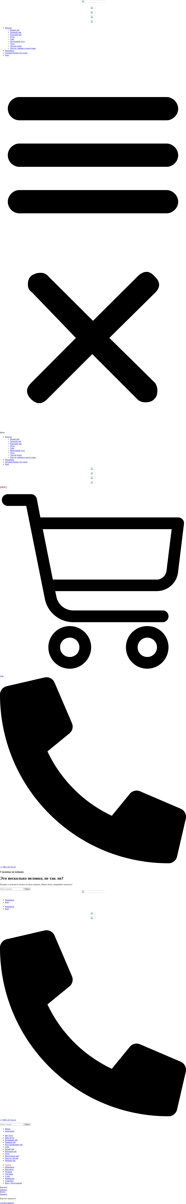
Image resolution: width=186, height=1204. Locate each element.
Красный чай (16, 35)
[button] (93, 246)
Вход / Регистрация (13, 1183)
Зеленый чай (15, 32)
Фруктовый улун (17, 41)
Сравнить (9, 1181)
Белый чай (14, 30)
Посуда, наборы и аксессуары (23, 48)
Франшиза (9, 50)
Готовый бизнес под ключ (16, 53)
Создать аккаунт (7, 1203)
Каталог (8, 28)
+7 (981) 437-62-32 (8, 867)
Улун (12, 44)
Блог (7, 55)
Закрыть (3, 1190)
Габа (12, 39)
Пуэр (12, 37)
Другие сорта (16, 46)
